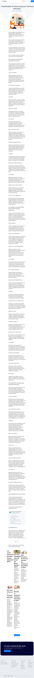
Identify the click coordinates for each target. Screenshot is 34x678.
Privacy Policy (30, 663)
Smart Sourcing (13, 662)
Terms (14, 675)
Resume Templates (4, 662)
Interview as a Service (14, 663)
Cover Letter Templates (4, 663)
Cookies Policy (30, 665)
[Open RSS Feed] (12, 676)
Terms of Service (30, 662)
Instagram (22, 665)
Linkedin (22, 663)
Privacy (16, 675)
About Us (22, 662)
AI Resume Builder (14, 665)
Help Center (23, 668)
